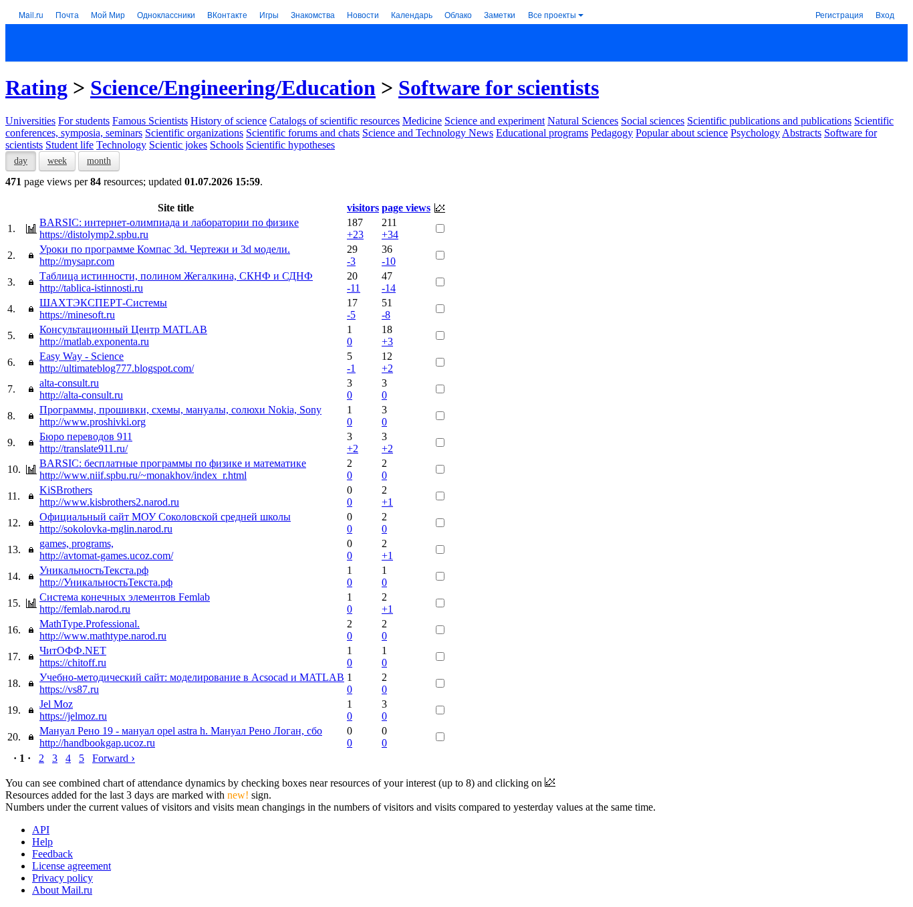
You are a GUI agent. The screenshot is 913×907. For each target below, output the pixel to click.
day (20, 161)
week (57, 161)
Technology (121, 144)
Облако (458, 14)
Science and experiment (494, 120)
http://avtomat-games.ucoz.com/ (106, 555)
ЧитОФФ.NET (72, 650)
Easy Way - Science (81, 356)
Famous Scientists (150, 120)
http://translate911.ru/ (83, 448)
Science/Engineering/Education (233, 88)
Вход (885, 14)
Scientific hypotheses (290, 144)
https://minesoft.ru (77, 314)
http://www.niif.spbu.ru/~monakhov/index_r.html (143, 475)
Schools (226, 144)
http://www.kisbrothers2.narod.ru (109, 502)
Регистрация (839, 14)
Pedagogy (612, 132)
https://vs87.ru (69, 689)
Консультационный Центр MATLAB (123, 329)
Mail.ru (31, 14)
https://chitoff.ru (72, 662)
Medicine (422, 120)
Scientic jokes (178, 144)
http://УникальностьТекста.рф (105, 582)
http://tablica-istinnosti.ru (91, 288)
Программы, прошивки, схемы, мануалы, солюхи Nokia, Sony (180, 409)
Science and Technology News (427, 132)
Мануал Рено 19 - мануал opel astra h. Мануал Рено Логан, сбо (180, 730)
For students (84, 120)
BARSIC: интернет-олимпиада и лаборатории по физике (169, 222)
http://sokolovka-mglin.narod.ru (105, 528)
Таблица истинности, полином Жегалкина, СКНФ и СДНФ (176, 276)
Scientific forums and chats (303, 132)
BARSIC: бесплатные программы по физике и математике (172, 463)
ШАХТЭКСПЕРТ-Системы (103, 302)
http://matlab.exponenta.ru (94, 341)
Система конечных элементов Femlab (124, 597)
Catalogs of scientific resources (334, 120)
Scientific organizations (194, 132)
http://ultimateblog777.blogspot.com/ (116, 368)
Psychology (755, 132)
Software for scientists (498, 88)
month (99, 161)
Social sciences (652, 120)
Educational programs (542, 132)
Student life (69, 144)
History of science (228, 120)
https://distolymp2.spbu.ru (93, 234)
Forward (113, 758)
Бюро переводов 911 (85, 436)
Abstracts (801, 132)
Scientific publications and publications (769, 120)
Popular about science (682, 132)
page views (406, 207)
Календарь (411, 14)
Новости (363, 14)
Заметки (499, 14)
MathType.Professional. (89, 623)
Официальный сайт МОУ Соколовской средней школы (165, 516)
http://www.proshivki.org (92, 421)
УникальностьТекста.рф (93, 570)
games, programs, (76, 543)
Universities (30, 120)
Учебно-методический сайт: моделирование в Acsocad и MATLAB (191, 677)
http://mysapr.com (76, 261)
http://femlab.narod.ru (84, 609)
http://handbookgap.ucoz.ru (97, 742)
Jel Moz (56, 704)
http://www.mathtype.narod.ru (102, 635)
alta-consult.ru (69, 383)
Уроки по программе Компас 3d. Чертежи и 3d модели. (164, 249)
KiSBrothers (65, 490)
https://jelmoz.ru (73, 716)
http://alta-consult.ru (81, 395)
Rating (36, 88)
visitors (363, 207)
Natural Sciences (582, 120)
